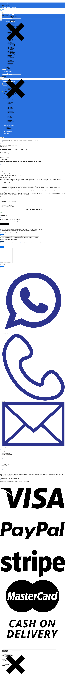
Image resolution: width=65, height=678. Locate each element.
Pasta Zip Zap (3, 264)
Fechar (4, 69)
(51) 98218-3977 (6, 5)
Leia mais (2, 234)
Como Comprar (5, 464)
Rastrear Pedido (5, 468)
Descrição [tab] (4, 159)
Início (1, 146)
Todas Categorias (6, 652)
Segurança (4, 455)
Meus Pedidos (5, 651)
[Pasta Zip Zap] (14, 262)
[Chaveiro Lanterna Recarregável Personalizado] (21, 242)
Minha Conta (5, 650)
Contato (4, 466)
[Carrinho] (4, 85)
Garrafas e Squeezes (6, 658)
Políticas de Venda (6, 453)
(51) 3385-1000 (5, 401)
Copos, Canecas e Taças (7, 655)
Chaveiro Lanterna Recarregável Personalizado (9, 245)
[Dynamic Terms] (7, 654)
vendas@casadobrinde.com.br (8, 447)
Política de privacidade (7, 454)
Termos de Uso (5, 457)
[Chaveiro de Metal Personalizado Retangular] (19, 237)
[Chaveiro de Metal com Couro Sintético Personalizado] (21, 230)
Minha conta (4, 465)
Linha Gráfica (5, 659)
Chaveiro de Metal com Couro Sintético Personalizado (11, 232)
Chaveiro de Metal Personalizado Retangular (9, 239)
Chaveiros (5, 146)
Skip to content (3, 1)
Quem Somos (5, 463)
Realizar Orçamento (5, 157)
